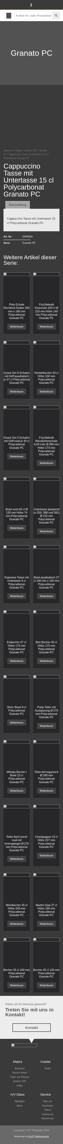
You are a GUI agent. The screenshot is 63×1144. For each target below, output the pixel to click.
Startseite (8, 150)
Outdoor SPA (30, 150)
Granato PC (31, 53)
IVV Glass (17, 1094)
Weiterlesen (16, 326)
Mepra (18, 150)
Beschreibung (17, 204)
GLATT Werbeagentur (38, 1136)
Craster (45, 1061)
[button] (8, 16)
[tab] (17, 205)
